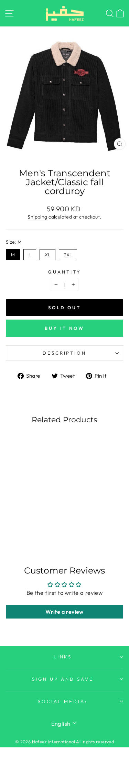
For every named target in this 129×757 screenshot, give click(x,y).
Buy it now (64, 328)
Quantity (64, 272)
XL (47, 253)
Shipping (37, 217)
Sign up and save (63, 679)
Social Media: (63, 701)
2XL (68, 253)
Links (63, 656)
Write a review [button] (64, 611)
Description (65, 353)
